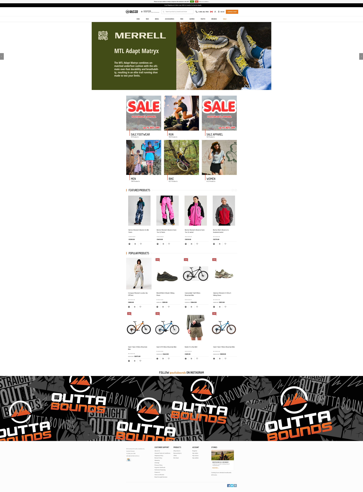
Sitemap (157, 463)
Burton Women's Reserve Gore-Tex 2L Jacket (195, 231)
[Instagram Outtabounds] (235, 485)
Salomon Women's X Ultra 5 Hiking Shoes (222, 294)
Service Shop (232, 12)
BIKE (138, 19)
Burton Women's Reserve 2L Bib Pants (139, 231)
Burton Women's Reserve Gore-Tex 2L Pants (167, 231)
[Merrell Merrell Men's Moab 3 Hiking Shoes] (167, 299)
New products (177, 453)
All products (176, 451)
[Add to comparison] (135, 243)
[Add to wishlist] (140, 243)
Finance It (157, 472)
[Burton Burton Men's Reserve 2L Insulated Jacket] (224, 210)
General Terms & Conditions (162, 453)
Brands (214, 19)
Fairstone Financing (160, 470)
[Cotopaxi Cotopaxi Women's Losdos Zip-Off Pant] (139, 273)
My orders (195, 453)
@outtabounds (178, 372)
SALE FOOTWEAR (140, 134)
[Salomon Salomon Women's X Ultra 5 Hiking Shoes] (224, 299)
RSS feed (176, 458)
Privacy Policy (158, 465)
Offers (175, 456)
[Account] (215, 12)
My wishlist (195, 458)
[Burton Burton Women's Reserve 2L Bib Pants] (139, 210)
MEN (181, 19)
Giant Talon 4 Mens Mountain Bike (137, 348)
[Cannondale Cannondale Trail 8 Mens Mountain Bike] (196, 299)
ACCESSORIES (169, 19)
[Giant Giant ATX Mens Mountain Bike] (167, 351)
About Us (157, 451)
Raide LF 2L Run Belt (191, 347)
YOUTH (203, 19)
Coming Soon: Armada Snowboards (221, 473)
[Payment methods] (128, 460)
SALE (224, 19)
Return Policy (158, 458)
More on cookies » (204, 1)
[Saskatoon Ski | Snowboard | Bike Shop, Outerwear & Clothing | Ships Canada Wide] (132, 12)
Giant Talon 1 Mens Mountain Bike (224, 347)
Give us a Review (159, 475)
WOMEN (191, 19)
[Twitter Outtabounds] (231, 485)
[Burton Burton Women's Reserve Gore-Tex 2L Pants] (167, 210)
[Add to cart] (129, 243)
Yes (192, 1)
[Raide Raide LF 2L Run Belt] (195, 327)
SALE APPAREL (215, 134)
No (196, 1)
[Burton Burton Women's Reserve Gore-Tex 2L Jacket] (195, 210)
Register (194, 451)
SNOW (157, 19)
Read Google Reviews (161, 477)
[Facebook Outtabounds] (228, 485)
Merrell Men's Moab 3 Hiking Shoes (165, 294)
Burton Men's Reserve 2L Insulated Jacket (221, 231)
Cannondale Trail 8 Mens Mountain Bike (192, 294)
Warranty (157, 460)
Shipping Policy (159, 456)
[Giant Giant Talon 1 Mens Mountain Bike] (224, 351)
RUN (147, 19)
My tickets (195, 456)
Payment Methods (160, 467)
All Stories (214, 475)
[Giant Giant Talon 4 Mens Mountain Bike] (139, 353)
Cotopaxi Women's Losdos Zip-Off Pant (138, 294)
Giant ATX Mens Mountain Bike (166, 347)
